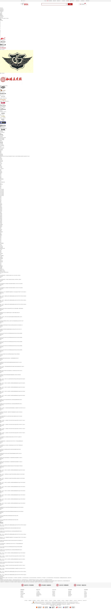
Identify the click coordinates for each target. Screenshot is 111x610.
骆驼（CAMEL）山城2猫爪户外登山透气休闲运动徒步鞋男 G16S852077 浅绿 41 (12, 424)
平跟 (0, 259)
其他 (0, 157)
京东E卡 (85, 594)
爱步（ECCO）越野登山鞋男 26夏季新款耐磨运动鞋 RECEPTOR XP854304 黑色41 (13, 300)
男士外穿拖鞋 (2, 139)
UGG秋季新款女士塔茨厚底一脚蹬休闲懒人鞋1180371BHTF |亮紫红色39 (11, 445)
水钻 (0, 232)
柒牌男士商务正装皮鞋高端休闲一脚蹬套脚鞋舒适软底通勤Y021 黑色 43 (11, 461)
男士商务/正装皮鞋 (3, 137)
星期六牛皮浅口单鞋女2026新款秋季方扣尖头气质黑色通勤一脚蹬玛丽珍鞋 (11, 308)
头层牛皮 (1, 160)
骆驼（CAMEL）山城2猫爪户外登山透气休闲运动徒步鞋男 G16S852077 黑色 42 (12, 432)
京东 (28, 4)
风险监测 (67, 600)
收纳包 (1, 13)
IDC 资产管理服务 (52, 580)
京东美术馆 (1, 16)
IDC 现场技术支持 (59, 580)
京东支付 (56, 605)
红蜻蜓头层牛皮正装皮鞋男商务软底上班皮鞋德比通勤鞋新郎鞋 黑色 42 (11, 399)
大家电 (22, 595)
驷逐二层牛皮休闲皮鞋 (9, 577)
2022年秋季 (2, 189)
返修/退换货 (70, 594)
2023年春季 (2, 190)
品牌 (55, 580)
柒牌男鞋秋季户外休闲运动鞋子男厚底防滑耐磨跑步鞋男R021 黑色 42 (11, 453)
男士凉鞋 (1, 141)
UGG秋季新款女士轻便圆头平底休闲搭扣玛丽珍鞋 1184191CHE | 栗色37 (11, 283)
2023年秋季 (2, 191)
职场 (0, 200)
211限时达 (38, 592)
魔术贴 (1, 172)
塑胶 (0, 165)
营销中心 (46, 600)
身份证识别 (7, 580)
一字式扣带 (1, 168)
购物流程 (22, 591)
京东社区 (63, 600)
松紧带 (1, 171)
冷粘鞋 (1, 220)
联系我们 (30, 600)
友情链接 (54, 600)
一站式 (43, 580)
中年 (0, 241)
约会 (0, 199)
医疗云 (23, 580)
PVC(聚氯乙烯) (2, 182)
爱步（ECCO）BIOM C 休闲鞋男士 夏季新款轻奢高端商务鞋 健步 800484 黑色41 (12, 486)
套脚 (0, 169)
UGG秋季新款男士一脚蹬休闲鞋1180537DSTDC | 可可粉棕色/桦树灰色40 (11, 543)
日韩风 (1, 214)
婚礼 (0, 201)
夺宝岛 (85, 591)
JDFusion (20, 580)
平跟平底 (1, 261)
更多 (0, 133)
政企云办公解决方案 (15, 580)
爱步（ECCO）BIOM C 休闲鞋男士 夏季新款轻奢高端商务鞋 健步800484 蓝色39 (12, 391)
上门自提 (37, 591)
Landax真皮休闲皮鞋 (49, 577)
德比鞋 (1, 225)
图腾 (0, 230)
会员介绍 (22, 592)
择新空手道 (69, 577)
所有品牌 (1, 20)
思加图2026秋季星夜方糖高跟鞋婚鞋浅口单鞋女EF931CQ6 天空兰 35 (11, 329)
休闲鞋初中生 (39, 577)
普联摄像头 (1, 11)
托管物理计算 (47, 580)
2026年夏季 (2, 194)
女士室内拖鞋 (2, 145)
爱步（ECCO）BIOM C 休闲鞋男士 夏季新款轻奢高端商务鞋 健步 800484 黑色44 (12, 490)
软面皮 (1, 203)
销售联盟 (58, 600)
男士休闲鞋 (4, 18)
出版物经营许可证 (48, 603)
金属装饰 (1, 231)
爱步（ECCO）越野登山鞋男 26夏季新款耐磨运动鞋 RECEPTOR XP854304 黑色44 (13, 304)
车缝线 (1, 229)
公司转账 (53, 595)
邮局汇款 (53, 594)
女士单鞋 (1, 143)
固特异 (1, 221)
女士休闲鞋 (1, 144)
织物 (0, 164)
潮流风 (1, 218)
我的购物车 (83, 4)
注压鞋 (1, 223)
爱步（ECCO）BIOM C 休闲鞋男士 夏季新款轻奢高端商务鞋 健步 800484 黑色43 (12, 503)
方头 (0, 174)
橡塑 (0, 186)
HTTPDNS (10, 580)
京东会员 (63, 0)
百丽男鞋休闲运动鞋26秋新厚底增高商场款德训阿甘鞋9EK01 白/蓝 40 (11, 362)
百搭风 (1, 211)
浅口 (0, 187)
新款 (4, 580)
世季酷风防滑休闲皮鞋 (63, 577)
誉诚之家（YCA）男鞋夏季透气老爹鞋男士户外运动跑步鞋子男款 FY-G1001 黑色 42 (13, 537)
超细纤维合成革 (2, 248)
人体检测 (33, 580)
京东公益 (75, 600)
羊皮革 (1, 159)
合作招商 (38, 600)
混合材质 (1, 161)
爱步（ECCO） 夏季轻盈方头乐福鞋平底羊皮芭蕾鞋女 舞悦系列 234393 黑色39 (12, 478)
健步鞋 (1, 226)
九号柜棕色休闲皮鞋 (25, 577)
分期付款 (53, 593)
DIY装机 (85, 592)
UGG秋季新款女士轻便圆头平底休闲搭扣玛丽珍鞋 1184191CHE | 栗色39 (11, 287)
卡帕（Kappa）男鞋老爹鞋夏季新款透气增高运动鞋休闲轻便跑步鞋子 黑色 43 (12, 366)
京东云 (60, 605)
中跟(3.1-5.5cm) (2, 271)
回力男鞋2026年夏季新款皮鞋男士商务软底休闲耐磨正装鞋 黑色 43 (10, 449)
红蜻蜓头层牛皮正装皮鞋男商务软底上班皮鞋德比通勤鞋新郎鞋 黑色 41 (11, 403)
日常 (0, 202)
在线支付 (53, 592)
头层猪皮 (1, 247)
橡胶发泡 (1, 184)
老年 (0, 242)
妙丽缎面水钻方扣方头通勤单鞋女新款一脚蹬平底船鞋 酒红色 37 (10, 312)
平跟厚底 (1, 258)
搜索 (70, 4)
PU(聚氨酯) (2, 243)
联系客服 (34, 600)
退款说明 (69, 593)
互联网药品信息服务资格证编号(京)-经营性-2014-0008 (60, 602)
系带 (0, 170)
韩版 (0, 212)
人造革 (1, 163)
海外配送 (37, 595)
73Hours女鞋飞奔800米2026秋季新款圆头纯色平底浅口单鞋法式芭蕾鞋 (11, 333)
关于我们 (26, 600)
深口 (0, 188)
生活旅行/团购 (23, 593)
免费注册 (50, 0)
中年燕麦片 (44, 577)
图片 (25, 580)
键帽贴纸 (1, 15)
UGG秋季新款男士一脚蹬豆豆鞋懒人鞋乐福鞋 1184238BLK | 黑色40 (10, 279)
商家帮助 (42, 600)
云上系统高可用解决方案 (66, 580)
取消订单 (69, 595)
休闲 (0, 197)
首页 (0, 18)
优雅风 (1, 213)
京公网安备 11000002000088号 (39, 602)
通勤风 (1, 216)
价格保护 (69, 592)
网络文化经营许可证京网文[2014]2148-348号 (59, 603)
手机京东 (72, 0)
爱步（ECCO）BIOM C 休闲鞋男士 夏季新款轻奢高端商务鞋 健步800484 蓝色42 (12, 395)
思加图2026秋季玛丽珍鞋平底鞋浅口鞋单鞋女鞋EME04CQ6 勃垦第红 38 (11, 540)
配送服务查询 (38, 593)
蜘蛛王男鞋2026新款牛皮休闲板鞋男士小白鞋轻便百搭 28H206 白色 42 (11, 370)
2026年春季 (2, 193)
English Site (80, 600)
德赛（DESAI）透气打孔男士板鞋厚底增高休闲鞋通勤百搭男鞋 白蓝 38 (11, 316)
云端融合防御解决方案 (38, 580)
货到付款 (53, 591)
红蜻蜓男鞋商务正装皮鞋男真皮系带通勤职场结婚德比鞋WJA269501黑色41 (11, 511)
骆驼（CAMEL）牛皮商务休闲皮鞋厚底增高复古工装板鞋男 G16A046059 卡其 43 (12, 568)
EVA (0, 183)
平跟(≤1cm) (2, 269)
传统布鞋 (1, 136)
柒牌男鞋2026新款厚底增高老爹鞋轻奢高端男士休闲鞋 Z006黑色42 (10, 374)
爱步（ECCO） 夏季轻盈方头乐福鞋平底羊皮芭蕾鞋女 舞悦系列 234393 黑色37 (12, 474)
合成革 (1, 167)
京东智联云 (1, 580)
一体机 (1, 12)
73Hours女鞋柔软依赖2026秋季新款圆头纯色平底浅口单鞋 (9, 515)
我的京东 (58, 0)
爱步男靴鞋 (19, 577)
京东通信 (85, 595)
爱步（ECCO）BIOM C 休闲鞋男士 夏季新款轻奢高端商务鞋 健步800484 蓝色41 (12, 387)
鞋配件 (1, 140)
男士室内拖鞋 (2, 138)
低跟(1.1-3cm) (2, 270)
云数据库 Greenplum (29, 580)
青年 (0, 240)
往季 (0, 196)
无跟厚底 (1, 257)
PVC (0, 185)
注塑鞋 (1, 219)
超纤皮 (1, 158)
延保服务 (85, 593)
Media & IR (84, 600)
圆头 (0, 173)
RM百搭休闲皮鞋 (56, 577)
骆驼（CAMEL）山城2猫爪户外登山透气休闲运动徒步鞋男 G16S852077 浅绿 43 (12, 428)
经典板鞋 (1, 224)
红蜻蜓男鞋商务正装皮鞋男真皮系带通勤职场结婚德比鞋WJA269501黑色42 (11, 507)
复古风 (1, 217)
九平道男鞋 (15, 577)
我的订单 (54, 0)
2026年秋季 (2, 195)
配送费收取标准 (38, 594)
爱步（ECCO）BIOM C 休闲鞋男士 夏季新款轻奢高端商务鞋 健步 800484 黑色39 (12, 482)
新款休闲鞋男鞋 (2, 577)
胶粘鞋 (1, 222)
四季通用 (1, 154)
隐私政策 (71, 600)
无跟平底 (1, 260)
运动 (0, 198)
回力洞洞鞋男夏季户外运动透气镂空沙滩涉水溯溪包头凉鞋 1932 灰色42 (11, 416)
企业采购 (67, 0)
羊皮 (0, 162)
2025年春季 (2, 192)
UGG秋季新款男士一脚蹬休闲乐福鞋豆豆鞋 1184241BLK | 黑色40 (10, 275)
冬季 (0, 153)
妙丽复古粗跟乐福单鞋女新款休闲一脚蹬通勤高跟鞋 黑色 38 (9, 358)
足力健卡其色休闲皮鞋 (32, 577)
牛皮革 (1, 166)
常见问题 (22, 594)
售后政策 (69, 591)
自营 (0, 277)
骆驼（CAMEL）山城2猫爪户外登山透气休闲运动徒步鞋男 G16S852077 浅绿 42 (12, 420)
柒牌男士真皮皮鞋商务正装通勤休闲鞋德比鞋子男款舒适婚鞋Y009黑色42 (11, 562)
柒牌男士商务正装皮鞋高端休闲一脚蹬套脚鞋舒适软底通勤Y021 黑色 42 (11, 457)
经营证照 (68, 604)
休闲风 (1, 215)
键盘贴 (1, 14)
